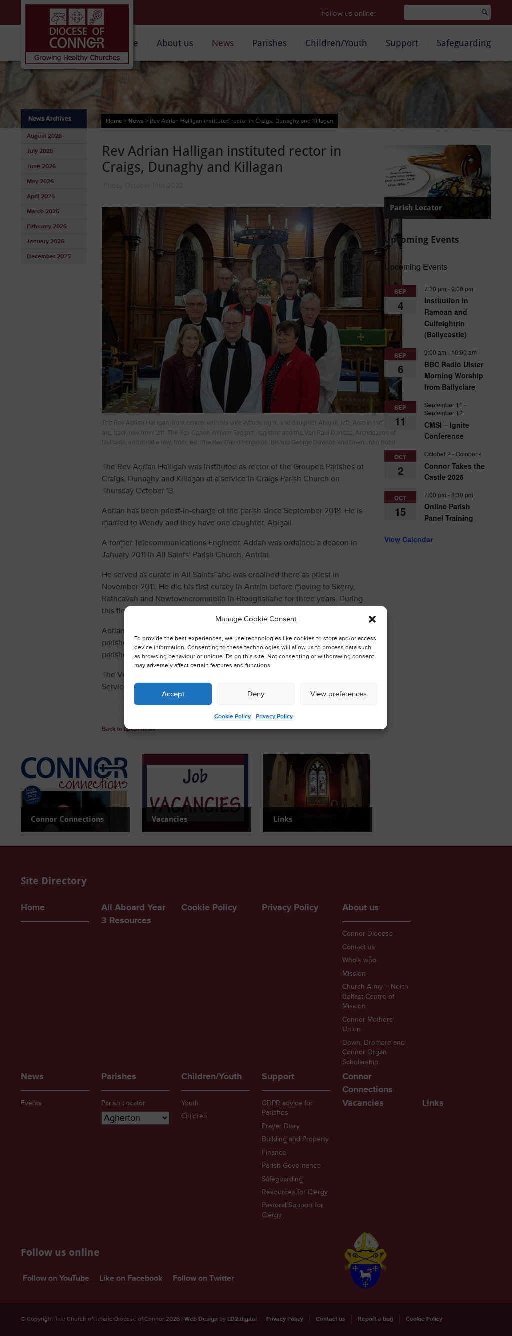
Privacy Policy (274, 716)
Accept (173, 694)
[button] (373, 619)
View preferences (338, 694)
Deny (256, 694)
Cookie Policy (232, 716)
